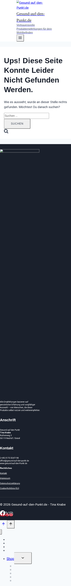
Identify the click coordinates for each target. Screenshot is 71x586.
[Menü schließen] (1, 532)
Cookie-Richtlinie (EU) (9, 488)
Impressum (5, 478)
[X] (7, 514)
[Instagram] (11, 514)
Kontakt (3, 473)
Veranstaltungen (18, 547)
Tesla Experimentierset (30, 581)
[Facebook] (2, 514)
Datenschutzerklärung (10, 483)
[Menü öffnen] (20, 38)
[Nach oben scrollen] (3, 524)
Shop (10, 559)
